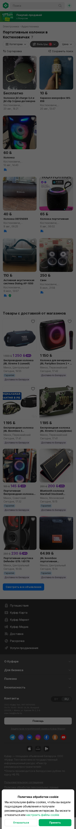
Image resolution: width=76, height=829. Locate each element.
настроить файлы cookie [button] (42, 815)
